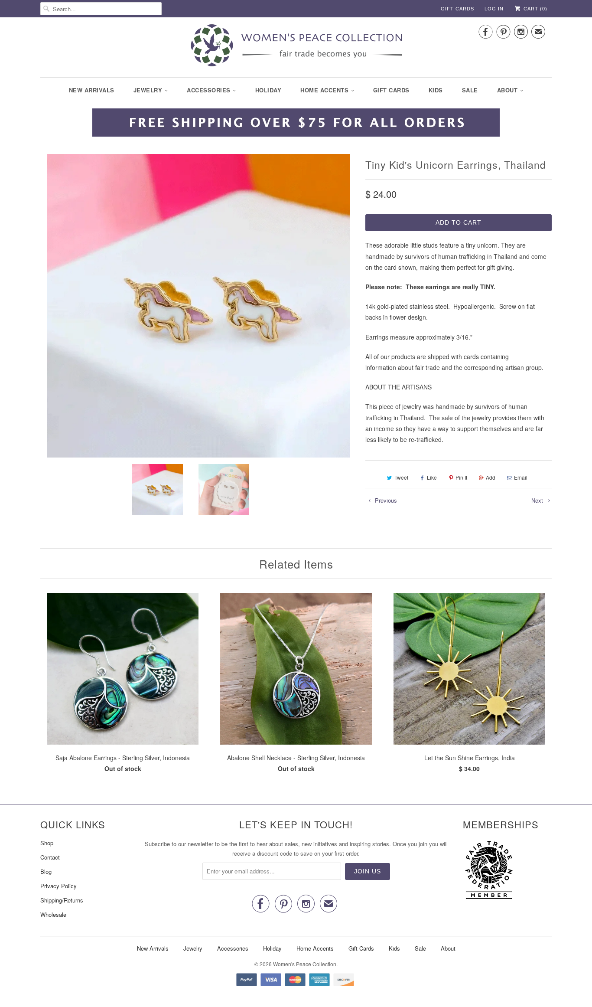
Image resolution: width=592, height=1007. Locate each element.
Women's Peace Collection (304, 964)
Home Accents (324, 90)
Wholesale (53, 914)
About (507, 90)
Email (520, 477)
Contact (50, 857)
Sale (470, 90)
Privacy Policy (58, 886)
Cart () (534, 8)
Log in (494, 8)
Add (490, 477)
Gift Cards (457, 8)
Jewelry (148, 90)
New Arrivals (91, 90)
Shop (46, 843)
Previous (385, 500)
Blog (46, 871)
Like (432, 477)
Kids (436, 90)
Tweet (401, 477)
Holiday (268, 90)
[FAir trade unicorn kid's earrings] (198, 306)
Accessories (209, 90)
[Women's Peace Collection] (296, 46)
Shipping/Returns (61, 900)
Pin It (461, 477)
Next (538, 500)
